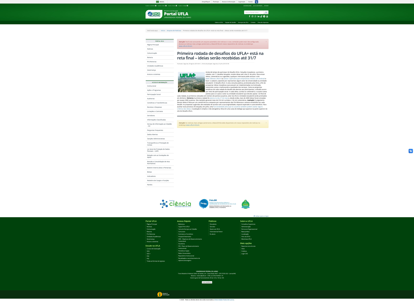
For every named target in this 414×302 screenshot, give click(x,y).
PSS (148, 259)
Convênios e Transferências (157, 103)
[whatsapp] (255, 16)
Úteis (243, 249)
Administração (246, 227)
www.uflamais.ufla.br (213, 79)
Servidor (212, 227)
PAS (148, 256)
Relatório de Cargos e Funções (158, 180)
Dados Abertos (152, 134)
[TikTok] (261, 16)
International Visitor (216, 232)
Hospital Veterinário (184, 237)
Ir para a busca (172, 5)
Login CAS (244, 254)
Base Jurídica (245, 232)
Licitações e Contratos (155, 111)
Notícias (150, 49)
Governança (151, 70)
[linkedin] (258, 16)
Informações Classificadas (156, 120)
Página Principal (153, 45)
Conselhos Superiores (248, 224)
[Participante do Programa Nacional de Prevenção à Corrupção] (245, 204)
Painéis (149, 185)
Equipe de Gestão (230, 22)
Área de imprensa (263, 22)
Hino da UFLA (245, 237)
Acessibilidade (247, 5)
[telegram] (264, 16)
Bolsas (149, 172)
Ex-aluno (212, 234)
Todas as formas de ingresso (156, 261)
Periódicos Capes (183, 251)
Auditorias (151, 99)
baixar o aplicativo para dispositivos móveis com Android (244, 79)
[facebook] (249, 16)
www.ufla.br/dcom (185, 46)
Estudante (213, 224)
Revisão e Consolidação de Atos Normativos (158, 163)
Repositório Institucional (186, 256)
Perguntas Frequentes (155, 130)
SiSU (148, 251)
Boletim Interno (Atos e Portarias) (159, 168)
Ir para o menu (162, 5)
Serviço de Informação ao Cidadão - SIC (159, 125)
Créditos (244, 251)
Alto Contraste (257, 5)
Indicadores (151, 176)
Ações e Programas (154, 90)
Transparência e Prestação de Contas (158, 144)
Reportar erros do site (248, 246)
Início (163, 30)
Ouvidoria (181, 244)
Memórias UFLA (246, 239)
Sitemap (266, 5)
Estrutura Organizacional (249, 229)
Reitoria (150, 57)
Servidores (151, 115)
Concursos (181, 232)
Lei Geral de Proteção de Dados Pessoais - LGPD (158, 150)
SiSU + (149, 254)
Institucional (151, 86)
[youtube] (267, 16)
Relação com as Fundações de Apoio (158, 156)
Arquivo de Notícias (174, 30)
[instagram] (252, 16)
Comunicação (152, 53)
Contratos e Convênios (185, 234)
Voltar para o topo (261, 216)
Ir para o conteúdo (151, 5)
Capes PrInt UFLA (183, 227)
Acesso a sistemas (153, 74)
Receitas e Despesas (154, 107)
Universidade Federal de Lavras (224, 300)
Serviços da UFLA (243, 22)
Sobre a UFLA (219, 22)
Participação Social (154, 94)
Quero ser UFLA (215, 229)
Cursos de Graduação (153, 249)
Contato (253, 22)
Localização (245, 234)
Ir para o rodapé (183, 5)
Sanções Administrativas (156, 139)
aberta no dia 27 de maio (219, 98)
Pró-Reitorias (151, 62)
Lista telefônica (207, 282)
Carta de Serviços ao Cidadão (187, 229)
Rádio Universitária (184, 253)
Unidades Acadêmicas (155, 66)
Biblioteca (181, 224)
